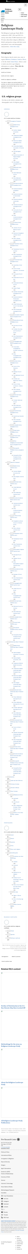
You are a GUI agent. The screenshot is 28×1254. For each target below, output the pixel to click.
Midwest (8, 59)
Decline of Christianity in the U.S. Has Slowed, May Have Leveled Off (13, 1007)
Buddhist (13, 842)
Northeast (14, 59)
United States (14, 62)
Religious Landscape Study (8, 11)
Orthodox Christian (15, 784)
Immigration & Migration (7, 1158)
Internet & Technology (7, 1183)
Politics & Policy (5, 1152)
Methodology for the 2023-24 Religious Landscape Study (11, 1045)
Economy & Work (5, 1177)
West (24, 59)
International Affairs (6, 1155)
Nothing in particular (15, 938)
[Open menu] (25, 5)
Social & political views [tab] (7, 961)
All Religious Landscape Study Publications (12, 1122)
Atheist (12, 931)
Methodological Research (7, 1190)
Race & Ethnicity (5, 1162)
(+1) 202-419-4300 (5, 1147)
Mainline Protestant (15, 462)
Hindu (12, 845)
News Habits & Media (6, 1186)
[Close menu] (19, 9)
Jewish (12, 835)
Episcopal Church (17, 554)
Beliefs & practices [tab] (16, 956)
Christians (7, 109)
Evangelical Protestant (16, 121)
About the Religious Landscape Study (12, 1083)
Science (3, 1180)
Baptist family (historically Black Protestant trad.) (16, 647)
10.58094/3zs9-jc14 (13, 1132)
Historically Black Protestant (17, 642)
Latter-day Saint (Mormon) (17, 780)
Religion (3, 1165)
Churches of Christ (17, 325)
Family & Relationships (7, 1173)
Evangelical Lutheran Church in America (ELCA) (18, 522)
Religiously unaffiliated (10, 917)
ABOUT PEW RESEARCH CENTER (8, 1221)
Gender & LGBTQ (5, 1171)
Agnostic (13, 934)
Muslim (12, 838)
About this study (14, 46)
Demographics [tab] (5, 956)
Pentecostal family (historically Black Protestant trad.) (16, 721)
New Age (16, 892)
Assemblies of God (17, 265)
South (19, 59)
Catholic (12, 777)
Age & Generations (6, 1168)
